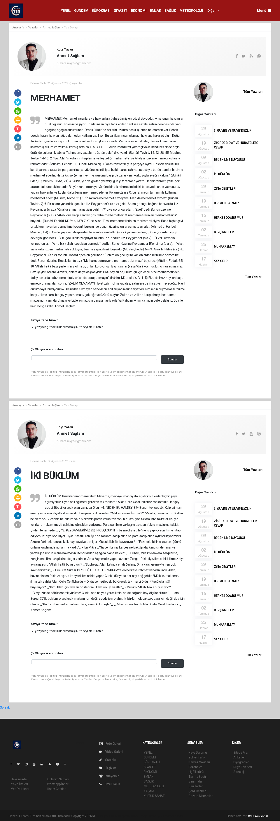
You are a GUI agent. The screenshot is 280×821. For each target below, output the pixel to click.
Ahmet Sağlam (52, 27)
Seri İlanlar (196, 786)
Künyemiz (112, 776)
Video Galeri (113, 751)
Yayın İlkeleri (19, 784)
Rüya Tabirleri (242, 767)
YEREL (66, 11)
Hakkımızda (19, 779)
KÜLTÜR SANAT (154, 796)
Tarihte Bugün (198, 776)
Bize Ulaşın (112, 784)
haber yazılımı (105, 816)
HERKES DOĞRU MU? (228, 217)
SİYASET (121, 11)
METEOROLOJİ (191, 11)
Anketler (239, 757)
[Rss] (51, 764)
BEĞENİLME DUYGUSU (229, 159)
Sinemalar (195, 781)
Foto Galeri (113, 743)
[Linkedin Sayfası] (43, 764)
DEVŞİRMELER (224, 232)
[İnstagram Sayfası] (28, 764)
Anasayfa (18, 27)
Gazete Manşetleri (201, 796)
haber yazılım (158, 816)
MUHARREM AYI (225, 246)
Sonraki (5, 707)
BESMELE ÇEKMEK (227, 203)
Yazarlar (33, 27)
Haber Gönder (56, 789)
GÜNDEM (81, 11)
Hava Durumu (198, 752)
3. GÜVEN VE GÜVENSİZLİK (233, 130)
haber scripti (140, 816)
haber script (176, 816)
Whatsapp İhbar (57, 784)
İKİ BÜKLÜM (222, 174)
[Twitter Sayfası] (20, 764)
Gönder (172, 359)
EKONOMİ (138, 11)
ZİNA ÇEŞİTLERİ (225, 188)
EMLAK (155, 11)
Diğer (212, 11)
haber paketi (123, 816)
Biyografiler (241, 762)
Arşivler (110, 768)
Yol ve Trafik (197, 757)
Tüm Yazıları (252, 92)
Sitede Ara (240, 752)
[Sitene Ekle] (67, 764)
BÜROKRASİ (101, 11)
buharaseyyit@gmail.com (74, 63)
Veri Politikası (20, 789)
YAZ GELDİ (221, 261)
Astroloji (238, 772)
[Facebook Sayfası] (13, 764)
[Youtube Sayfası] (36, 764)
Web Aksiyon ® (258, 816)
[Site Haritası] (59, 764)
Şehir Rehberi (197, 791)
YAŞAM (149, 791)
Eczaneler (195, 767)
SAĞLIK (170, 11)
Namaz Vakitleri (199, 762)
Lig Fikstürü (196, 772)
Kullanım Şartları (58, 779)
